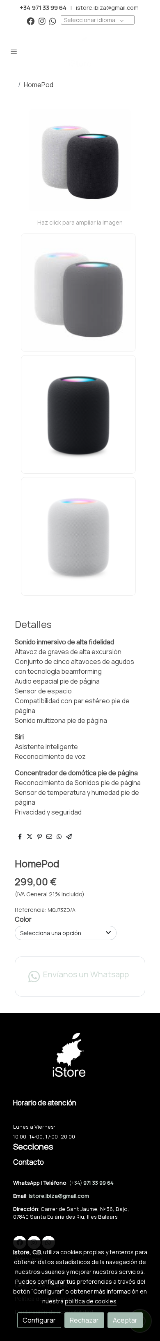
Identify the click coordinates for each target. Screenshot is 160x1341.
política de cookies (91, 1301)
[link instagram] (42, 21)
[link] (80, 51)
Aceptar (125, 1320)
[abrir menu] (14, 51)
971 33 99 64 (98, 1182)
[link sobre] (80, 1059)
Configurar (39, 1320)
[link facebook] (30, 21)
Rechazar (84, 1320)
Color (23, 919)
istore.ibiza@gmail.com (107, 7)
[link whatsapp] (52, 21)
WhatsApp (27, 1182)
